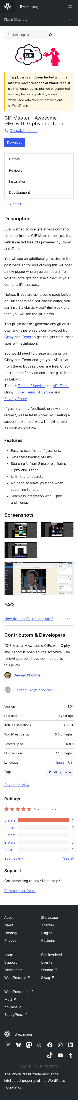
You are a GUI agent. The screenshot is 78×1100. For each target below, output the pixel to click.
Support (15, 204)
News (8, 925)
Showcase (49, 917)
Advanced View (16, 785)
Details (14, 159)
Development (19, 192)
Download (15, 142)
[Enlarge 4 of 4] (68, 567)
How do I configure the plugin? (28, 619)
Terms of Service (31, 386)
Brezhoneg (23, 1034)
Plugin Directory (15, 19)
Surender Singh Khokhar (32, 690)
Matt (10, 999)
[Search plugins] (50, 34)
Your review (13, 858)
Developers (13, 970)
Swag (47, 977)
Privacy (10, 940)
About (9, 917)
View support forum (20, 891)
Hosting (10, 933)
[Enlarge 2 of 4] (68, 528)
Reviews (15, 170)
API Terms (61, 386)
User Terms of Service (35, 392)
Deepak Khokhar (23, 130)
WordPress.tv (17, 977)
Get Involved (51, 955)
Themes (47, 925)
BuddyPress (16, 1014)
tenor (68, 772)
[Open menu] (71, 6)
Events (46, 962)
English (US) (65, 762)
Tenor (26, 337)
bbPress (13, 1007)
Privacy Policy (15, 399)
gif (49, 772)
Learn (8, 955)
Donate (49, 970)
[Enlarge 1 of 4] (31, 528)
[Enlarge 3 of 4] (31, 547)
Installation (17, 181)
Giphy (9, 337)
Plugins (46, 933)
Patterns (48, 940)
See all (68, 858)
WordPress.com (19, 992)
